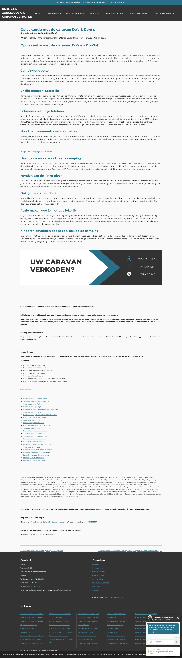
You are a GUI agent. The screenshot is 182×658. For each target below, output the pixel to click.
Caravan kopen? (98, 575)
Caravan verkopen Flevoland (117, 621)
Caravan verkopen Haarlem (88, 643)
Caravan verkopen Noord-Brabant (32, 621)
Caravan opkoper (113, 628)
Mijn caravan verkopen (100, 583)
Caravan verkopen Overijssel (88, 614)
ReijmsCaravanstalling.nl (114, 597)
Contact (95, 590)
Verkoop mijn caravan (28, 632)
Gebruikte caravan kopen (33, 442)
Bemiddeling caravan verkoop (35, 431)
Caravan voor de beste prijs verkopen (37, 450)
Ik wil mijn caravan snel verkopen (61, 632)
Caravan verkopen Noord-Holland (32, 617)
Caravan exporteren (85, 640)
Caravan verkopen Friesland (88, 617)
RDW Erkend (97, 586)
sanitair (23, 139)
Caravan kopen (83, 625)
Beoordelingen (97, 568)
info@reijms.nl (34, 586)
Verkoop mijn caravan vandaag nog (37, 428)
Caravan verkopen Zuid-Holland (31, 614)
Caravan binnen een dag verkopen (36, 452)
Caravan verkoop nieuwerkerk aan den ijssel (40, 409)
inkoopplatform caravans (116, 640)
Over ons (95, 564)
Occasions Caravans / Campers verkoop (38, 444)
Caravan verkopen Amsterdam (118, 643)
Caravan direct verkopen (116, 636)
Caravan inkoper (113, 632)
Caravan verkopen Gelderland (60, 614)
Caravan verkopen (27, 628)
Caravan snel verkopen (32, 447)
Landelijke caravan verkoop (34, 460)
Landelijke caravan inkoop (33, 458)
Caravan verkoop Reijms (32, 404)
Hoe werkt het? (98, 579)
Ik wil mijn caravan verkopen (34, 417)
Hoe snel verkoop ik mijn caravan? (36, 425)
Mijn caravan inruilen (85, 632)
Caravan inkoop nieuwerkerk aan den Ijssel (40, 415)
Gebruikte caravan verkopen (34, 439)
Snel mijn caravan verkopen (34, 420)
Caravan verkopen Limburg (59, 621)
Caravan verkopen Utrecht (58, 617)
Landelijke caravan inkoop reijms (36, 455)
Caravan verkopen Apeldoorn (31, 643)
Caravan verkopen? (99, 572)
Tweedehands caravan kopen (34, 433)
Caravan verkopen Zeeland (116, 617)
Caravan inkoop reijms (32, 412)
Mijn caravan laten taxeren (58, 636)
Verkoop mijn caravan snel (33, 423)
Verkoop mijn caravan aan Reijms (36, 401)
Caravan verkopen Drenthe (116, 614)
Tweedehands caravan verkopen (36, 436)
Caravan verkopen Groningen (88, 621)
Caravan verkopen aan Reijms (35, 399)
